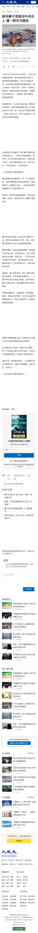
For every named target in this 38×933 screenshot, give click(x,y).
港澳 (11, 880)
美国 (18, 7)
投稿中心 (12, 864)
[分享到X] (14, 67)
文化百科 (5, 896)
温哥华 (19, 883)
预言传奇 (13, 906)
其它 (24, 886)
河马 (9, 479)
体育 (3, 886)
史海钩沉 (5, 903)
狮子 (9, 475)
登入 (33, 2)
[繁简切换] (33, 67)
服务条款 (28, 860)
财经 (7, 883)
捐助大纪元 (29, 864)
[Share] (14, 609)
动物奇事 (9, 11)
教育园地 (5, 906)
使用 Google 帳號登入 (20, 461)
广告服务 (20, 864)
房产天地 (23, 896)
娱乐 (11, 883)
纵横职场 (23, 903)
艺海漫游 (5, 909)
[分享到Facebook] (4, 67)
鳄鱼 (15, 479)
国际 (23, 7)
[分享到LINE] (9, 67)
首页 (3, 7)
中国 (13, 7)
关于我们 (11, 860)
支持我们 (19, 841)
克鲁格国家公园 (19, 475)
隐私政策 (5, 864)
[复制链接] (19, 67)
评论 (28, 7)
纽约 (18, 877)
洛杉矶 (19, 880)
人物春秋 (13, 903)
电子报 (4, 860)
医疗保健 (23, 899)
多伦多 (25, 880)
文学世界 (13, 899)
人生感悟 (5, 899)
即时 (8, 7)
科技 (3, 883)
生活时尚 (31, 899)
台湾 (32, 7)
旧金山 (25, 877)
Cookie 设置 (19, 929)
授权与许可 (19, 860)
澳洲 (18, 886)
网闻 (11, 886)
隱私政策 (20, 466)
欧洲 (24, 883)
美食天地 (31, 903)
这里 (9, 172)
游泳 (29, 475)
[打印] (23, 67)
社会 (7, 886)
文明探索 (13, 896)
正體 (27, 2)
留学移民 (31, 896)
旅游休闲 (23, 906)
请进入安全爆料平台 (19, 743)
